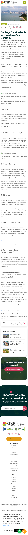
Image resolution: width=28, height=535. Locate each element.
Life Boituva (14, 470)
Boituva (14, 479)
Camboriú (14, 481)
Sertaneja (14, 495)
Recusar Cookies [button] (8, 530)
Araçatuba (14, 477)
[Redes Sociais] (8, 434)
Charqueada (14, 484)
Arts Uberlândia (14, 463)
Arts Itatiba (14, 461)
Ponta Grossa (14, 493)
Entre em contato (13, 374)
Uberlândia (14, 497)
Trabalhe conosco (13, 439)
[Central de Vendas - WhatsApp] (20, 531)
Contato (14, 447)
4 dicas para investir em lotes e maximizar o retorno (14, 508)
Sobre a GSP (14, 445)
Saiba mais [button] (6, 525)
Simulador (14, 452)
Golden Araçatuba (14, 465)
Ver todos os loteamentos (13, 369)
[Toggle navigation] (24, 3)
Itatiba (14, 486)
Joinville (14, 488)
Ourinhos (14, 490)
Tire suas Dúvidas (14, 450)
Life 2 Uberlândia (14, 468)
